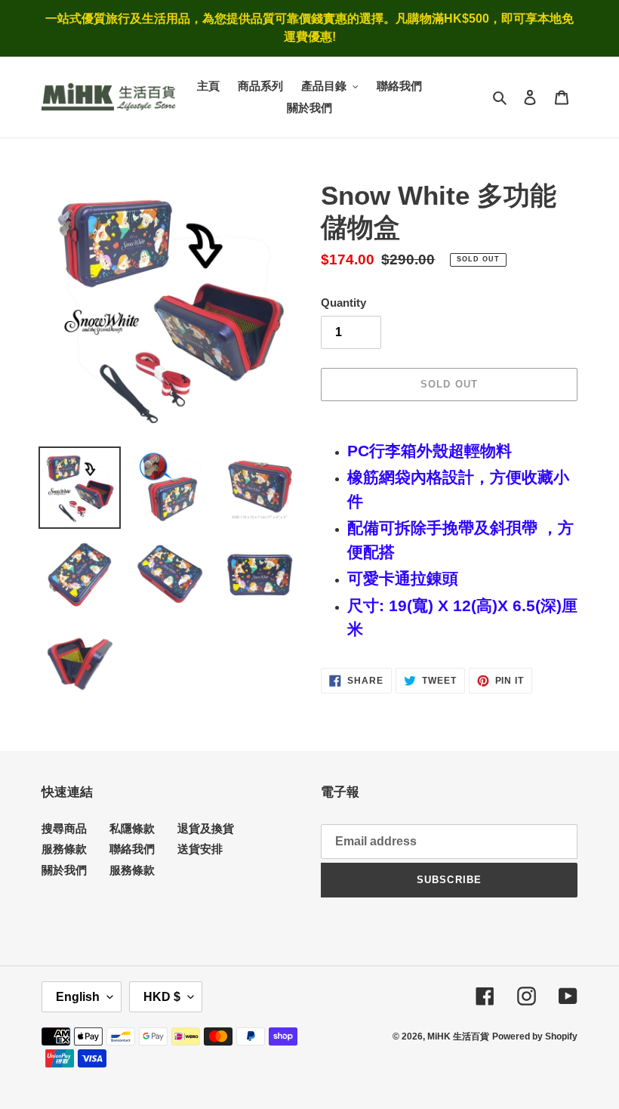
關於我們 (64, 869)
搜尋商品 (64, 828)
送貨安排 (200, 848)
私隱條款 (132, 828)
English (78, 996)
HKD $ (161, 996)
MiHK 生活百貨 (458, 1036)
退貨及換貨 (205, 828)
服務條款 (64, 848)
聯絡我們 (132, 848)
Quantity (343, 302)
